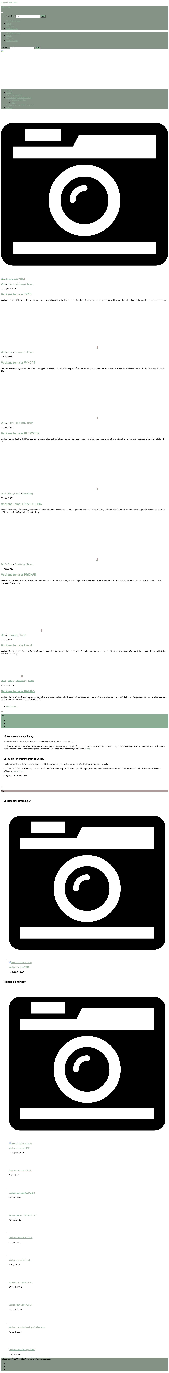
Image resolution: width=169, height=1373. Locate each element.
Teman (9, 90)
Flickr (10, 284)
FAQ (13, 102)
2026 (3, 284)
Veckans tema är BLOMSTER (20, 433)
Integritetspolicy (19, 100)
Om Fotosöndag (13, 21)
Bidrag (9, 92)
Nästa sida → (12, 706)
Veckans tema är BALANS (18, 691)
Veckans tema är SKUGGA (20, 1305)
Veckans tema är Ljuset (16, 645)
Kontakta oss (12, 28)
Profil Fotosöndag (14, 95)
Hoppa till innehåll (9, 2)
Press (8, 23)
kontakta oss (18, 771)
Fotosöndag (6, 7)
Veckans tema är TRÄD (16, 294)
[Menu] (2, 12)
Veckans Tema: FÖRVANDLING (21, 504)
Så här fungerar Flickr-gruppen (20, 105)
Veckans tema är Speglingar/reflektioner (27, 1327)
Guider (9, 107)
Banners (10, 26)
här (88, 748)
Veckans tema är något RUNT (22, 1349)
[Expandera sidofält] (2, 711)
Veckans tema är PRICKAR (18, 574)
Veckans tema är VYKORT (18, 362)
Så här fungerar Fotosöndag (18, 97)
